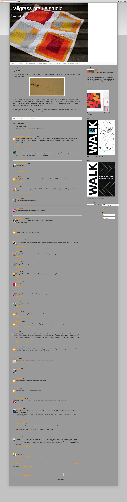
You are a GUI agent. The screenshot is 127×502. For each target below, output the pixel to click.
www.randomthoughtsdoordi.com (26, 136)
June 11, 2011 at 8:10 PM (23, 286)
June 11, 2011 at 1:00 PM (23, 171)
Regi (17, 208)
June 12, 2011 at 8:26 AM (23, 363)
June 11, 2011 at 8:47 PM (23, 306)
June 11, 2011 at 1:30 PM (23, 202)
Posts (105, 215)
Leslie (18, 437)
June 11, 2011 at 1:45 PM (23, 213)
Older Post (78, 463)
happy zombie (20, 423)
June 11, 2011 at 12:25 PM (23, 157)
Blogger (67, 479)
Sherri (18, 271)
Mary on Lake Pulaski (22, 149)
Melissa (18, 311)
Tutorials (52, 63)
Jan (17, 331)
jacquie (99, 70)
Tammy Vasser (20, 398)
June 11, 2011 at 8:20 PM (23, 296)
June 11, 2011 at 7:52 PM (23, 266)
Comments (107, 218)
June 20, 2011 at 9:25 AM (23, 446)
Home (12, 63)
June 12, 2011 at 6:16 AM (23, 341)
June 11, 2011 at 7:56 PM (23, 276)
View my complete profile (93, 85)
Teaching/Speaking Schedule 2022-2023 (36, 63)
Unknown (19, 321)
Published (19, 63)
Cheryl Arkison (20, 218)
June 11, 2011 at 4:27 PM (23, 234)
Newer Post (16, 463)
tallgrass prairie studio (38, 8)
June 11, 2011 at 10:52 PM (23, 316)
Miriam (18, 261)
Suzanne (19, 281)
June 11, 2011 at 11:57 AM (23, 131)
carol (17, 186)
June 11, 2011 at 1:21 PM (23, 192)
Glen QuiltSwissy (21, 163)
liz (17, 176)
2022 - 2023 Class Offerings (70, 63)
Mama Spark (20, 240)
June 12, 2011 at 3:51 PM (23, 393)
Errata (58, 63)
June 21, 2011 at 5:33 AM (23, 456)
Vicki (17, 230)
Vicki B (18, 291)
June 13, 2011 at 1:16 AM (23, 403)
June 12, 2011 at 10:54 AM (23, 373)
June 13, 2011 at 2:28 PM (23, 431)
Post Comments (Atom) (26, 466)
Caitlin (18, 198)
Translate (108, 208)
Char (17, 251)
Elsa (17, 358)
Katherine (19, 378)
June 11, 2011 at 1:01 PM (23, 181)
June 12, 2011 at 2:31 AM (23, 326)
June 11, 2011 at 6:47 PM (23, 256)
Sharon (18, 368)
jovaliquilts (19, 408)
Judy (18, 301)
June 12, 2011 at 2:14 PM (23, 383)
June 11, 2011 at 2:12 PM (23, 224)
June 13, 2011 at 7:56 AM (23, 418)
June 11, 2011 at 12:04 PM (23, 144)
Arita (17, 388)
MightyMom (19, 452)
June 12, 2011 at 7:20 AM (23, 353)
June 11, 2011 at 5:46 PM (23, 246)
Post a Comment (19, 460)
